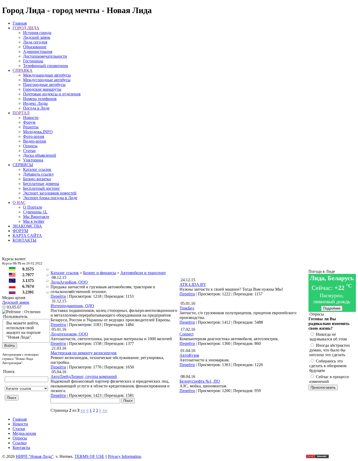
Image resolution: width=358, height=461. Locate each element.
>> (104, 410)
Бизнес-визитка (37, 179)
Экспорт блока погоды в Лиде (50, 198)
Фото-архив (33, 136)
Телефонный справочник (45, 65)
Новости (31, 117)
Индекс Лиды (35, 103)
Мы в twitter (33, 221)
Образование (34, 47)
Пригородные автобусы (44, 84)
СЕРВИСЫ (23, 164)
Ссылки (20, 443)
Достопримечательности (45, 56)
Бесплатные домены (41, 183)
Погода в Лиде (36, 108)
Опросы (30, 146)
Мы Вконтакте (36, 216)
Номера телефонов (40, 98)
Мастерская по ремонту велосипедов (84, 353)
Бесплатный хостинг (41, 188)
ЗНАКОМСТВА (27, 226)
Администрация (37, 51)
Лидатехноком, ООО (69, 334)
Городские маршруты (42, 89)
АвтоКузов (189, 355)
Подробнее (331, 308)
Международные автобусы (47, 75)
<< (82, 410)
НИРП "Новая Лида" (34, 456)
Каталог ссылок (37, 169)
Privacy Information (124, 456)
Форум (29, 122)
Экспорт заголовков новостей (50, 193)
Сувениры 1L (35, 212)
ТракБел (187, 308)
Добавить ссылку (38, 174)
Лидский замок (36, 37)
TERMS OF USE (89, 456)
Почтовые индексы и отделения (51, 94)
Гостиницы (33, 61)
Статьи (29, 150)
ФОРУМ (20, 231)
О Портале (32, 207)
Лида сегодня (35, 42)
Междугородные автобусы (46, 80)
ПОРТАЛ (21, 113)
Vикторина (33, 160)
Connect (186, 334)
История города (37, 32)
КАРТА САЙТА (27, 235)
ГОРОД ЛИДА (26, 28)
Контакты (21, 447)
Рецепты (31, 127)
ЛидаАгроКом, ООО (69, 282)
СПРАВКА (22, 70)
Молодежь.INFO (38, 131)
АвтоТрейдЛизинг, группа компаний (84, 376)
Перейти (58, 296)
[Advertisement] (179, 258)
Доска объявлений (39, 155)
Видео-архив (34, 141)
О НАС (19, 202)
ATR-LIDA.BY (193, 284)
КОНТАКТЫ (24, 240)
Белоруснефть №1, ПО (200, 381)
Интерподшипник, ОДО (72, 305)
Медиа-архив (24, 433)
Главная (20, 23)
